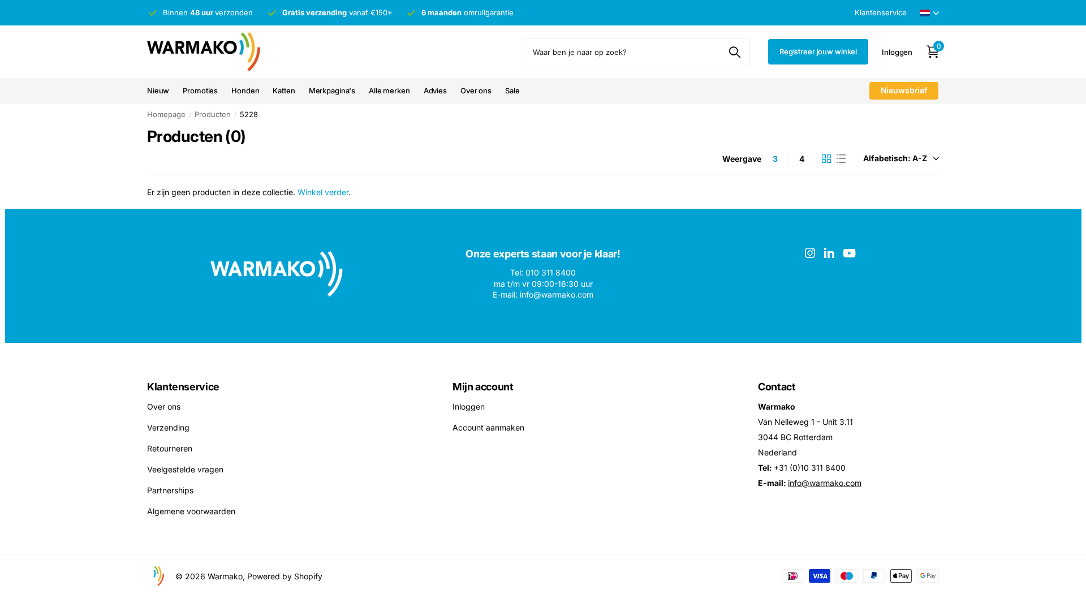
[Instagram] (810, 253)
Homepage (166, 114)
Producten (213, 114)
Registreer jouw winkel (818, 51)
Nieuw (158, 90)
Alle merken (389, 90)
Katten (284, 90)
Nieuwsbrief (904, 90)
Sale (512, 90)
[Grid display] (826, 159)
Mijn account (483, 387)
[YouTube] (849, 253)
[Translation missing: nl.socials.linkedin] (829, 253)
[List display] (841, 159)
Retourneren (169, 448)
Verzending (168, 427)
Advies (435, 90)
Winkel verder (323, 192)
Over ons (476, 90)
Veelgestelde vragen (185, 469)
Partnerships (170, 490)
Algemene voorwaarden (191, 511)
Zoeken (734, 52)
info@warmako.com (824, 483)
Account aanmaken (488, 427)
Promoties (200, 90)
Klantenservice (183, 387)
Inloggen (469, 406)
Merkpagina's (332, 90)
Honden (245, 90)
